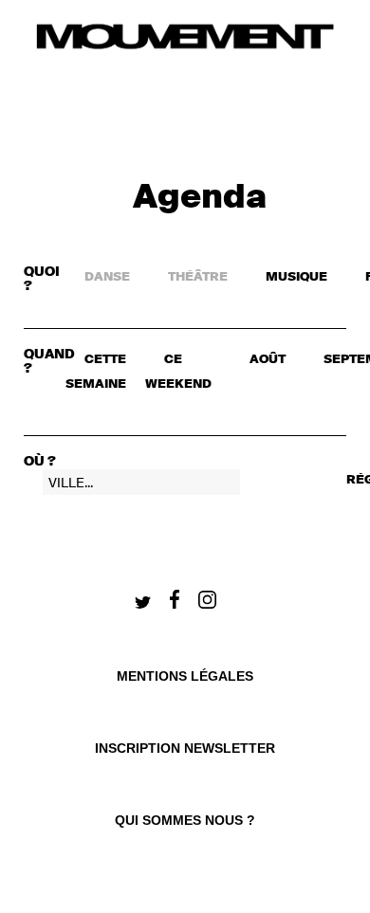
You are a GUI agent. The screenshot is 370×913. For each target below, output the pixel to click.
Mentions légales (185, 676)
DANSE (107, 277)
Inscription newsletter (185, 748)
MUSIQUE (296, 277)
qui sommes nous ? (185, 820)
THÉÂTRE (198, 277)
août (268, 360)
